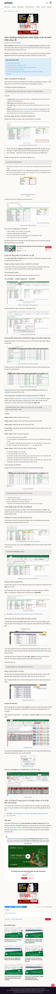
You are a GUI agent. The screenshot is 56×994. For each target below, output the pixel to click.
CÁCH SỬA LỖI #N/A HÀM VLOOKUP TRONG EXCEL (28, 614)
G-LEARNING (18, 42)
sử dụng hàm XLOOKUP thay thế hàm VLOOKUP (27, 398)
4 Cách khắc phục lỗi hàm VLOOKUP (15, 69)
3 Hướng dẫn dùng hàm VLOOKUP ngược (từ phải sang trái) (21, 67)
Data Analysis (20, 7)
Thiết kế (38, 7)
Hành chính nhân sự (29, 7)
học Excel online (21, 829)
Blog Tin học (7, 7)
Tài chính (43, 7)
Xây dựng (49, 7)
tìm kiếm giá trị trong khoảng (29, 111)
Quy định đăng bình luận (16, 919)
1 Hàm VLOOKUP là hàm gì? (13, 63)
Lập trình (14, 7)
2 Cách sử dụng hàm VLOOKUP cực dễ (15, 65)
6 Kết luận (8, 73)
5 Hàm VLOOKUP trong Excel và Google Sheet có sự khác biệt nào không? (24, 71)
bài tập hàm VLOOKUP (16, 827)
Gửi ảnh (8, 919)
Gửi (48, 919)
